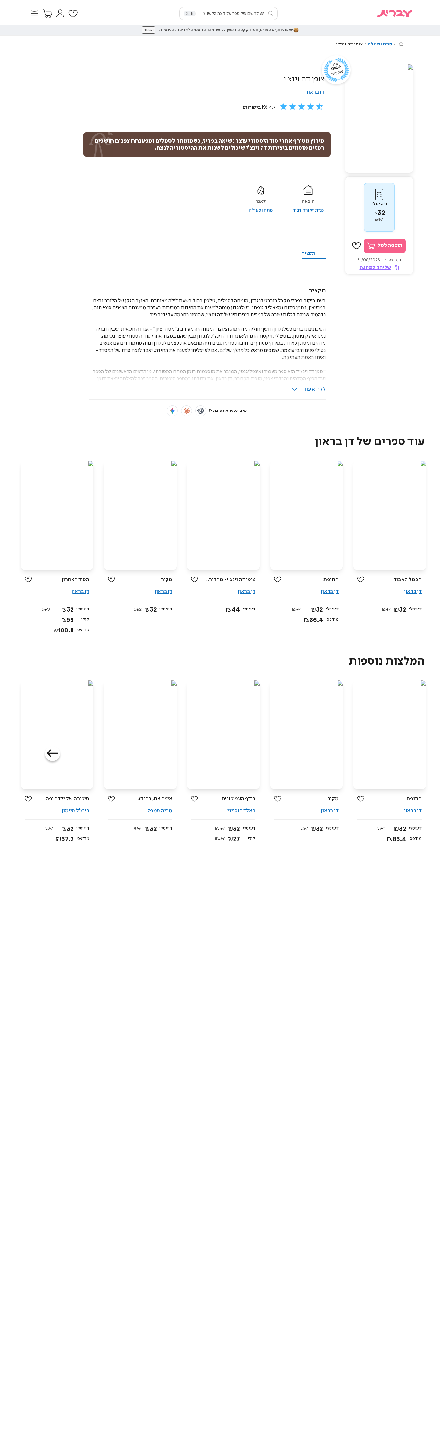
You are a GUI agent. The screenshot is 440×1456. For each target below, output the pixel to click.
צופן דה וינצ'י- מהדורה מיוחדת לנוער (229, 580)
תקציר (308, 253)
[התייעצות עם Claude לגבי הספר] (186, 410)
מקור (166, 580)
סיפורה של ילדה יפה (67, 799)
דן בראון (315, 92)
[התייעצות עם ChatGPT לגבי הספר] (200, 410)
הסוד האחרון (75, 580)
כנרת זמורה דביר (308, 210)
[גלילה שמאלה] (52, 753)
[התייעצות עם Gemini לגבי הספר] (172, 410)
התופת (331, 580)
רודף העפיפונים (238, 799)
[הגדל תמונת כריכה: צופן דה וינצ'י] (379, 118)
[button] (34, 13)
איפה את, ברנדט (154, 799)
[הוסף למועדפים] (356, 246)
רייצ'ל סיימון (75, 811)
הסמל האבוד (408, 580)
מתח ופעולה (380, 44)
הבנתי (148, 30)
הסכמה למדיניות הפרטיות (181, 30)
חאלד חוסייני (241, 811)
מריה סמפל (159, 811)
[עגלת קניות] (47, 13)
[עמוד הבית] (401, 44)
